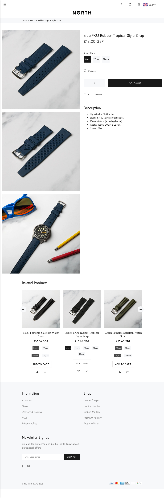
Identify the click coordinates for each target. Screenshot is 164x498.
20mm (96, 59)
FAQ (24, 418)
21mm (95, 348)
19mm (77, 348)
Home (24, 20)
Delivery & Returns (32, 412)
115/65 (35, 355)
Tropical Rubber (92, 406)
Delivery (92, 71)
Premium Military (93, 418)
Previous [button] (23, 309)
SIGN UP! (72, 457)
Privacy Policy (29, 423)
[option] (41, 329)
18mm (87, 59)
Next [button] (141, 309)
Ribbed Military (92, 412)
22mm (106, 59)
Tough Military (91, 423)
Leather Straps (91, 400)
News (25, 406)
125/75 (45, 355)
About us (27, 400)
